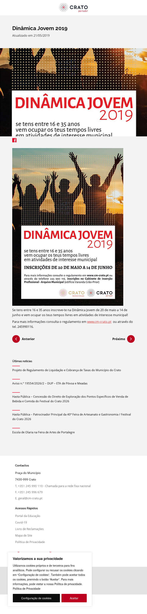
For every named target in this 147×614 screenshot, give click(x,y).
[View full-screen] (73, 92)
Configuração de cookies (36, 598)
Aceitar (74, 598)
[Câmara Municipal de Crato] (73, 7)
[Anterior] (16, 339)
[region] (50, 579)
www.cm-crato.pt (99, 322)
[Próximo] (131, 339)
